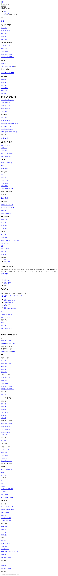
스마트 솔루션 (4, 111)
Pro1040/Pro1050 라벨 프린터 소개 (9, 123)
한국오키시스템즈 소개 (7, 205)
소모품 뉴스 (4, 48)
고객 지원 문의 (4, 186)
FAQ (2, 174)
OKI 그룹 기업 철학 (6, 520)
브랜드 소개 (4, 219)
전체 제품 (3, 63)
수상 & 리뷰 (4, 237)
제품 (2, 21)
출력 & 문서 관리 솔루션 (7, 423)
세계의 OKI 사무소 (6, 512)
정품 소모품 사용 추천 (6, 54)
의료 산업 (3, 85)
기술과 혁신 (4, 222)
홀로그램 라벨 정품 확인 (7, 57)
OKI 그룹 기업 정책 (6, 518)
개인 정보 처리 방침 (6, 557)
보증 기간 (6, 307)
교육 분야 (3, 82)
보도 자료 (3, 234)
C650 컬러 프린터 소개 (7, 129)
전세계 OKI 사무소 (6, 213)
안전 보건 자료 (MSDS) (7, 156)
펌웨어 (2, 165)
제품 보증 (3, 177)
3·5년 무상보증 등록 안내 (7, 66)
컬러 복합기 (4, 36)
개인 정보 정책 (4, 274)
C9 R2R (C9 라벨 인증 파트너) (9, 131)
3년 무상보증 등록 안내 (7, 489)
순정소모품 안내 (5, 458)
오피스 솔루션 (4, 90)
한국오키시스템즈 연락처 (7, 207)
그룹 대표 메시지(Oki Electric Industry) (10, 240)
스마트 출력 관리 (5, 102)
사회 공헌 (3, 210)
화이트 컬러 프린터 (6, 30)
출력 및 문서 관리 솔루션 (7, 100)
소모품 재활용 (4, 51)
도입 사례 (3, 117)
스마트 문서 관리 (5, 108)
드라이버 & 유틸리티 (6, 163)
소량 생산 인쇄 (4, 88)
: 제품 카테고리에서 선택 (11, 295)
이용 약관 (3, 554)
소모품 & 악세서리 (6, 145)
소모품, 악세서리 (5, 45)
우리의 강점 (4, 225)
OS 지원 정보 (4, 183)
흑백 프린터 (4, 33)
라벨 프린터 (4, 39)
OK (1, 276)
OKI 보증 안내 (4, 180)
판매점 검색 (7, 13)
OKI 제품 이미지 (5, 243)
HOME (5, 279)
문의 (5, 11)
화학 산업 (3, 79)
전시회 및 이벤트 (5, 543)
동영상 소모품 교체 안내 (7, 497)
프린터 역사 (4, 228)
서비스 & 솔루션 (7, 73)
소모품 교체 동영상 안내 (7, 188)
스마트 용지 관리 (5, 105)
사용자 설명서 (4, 168)
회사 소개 (4, 198)
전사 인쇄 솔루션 (5, 120)
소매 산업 (3, 93)
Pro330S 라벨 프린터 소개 (7, 126)
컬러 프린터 (4, 28)
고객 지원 (4, 138)
